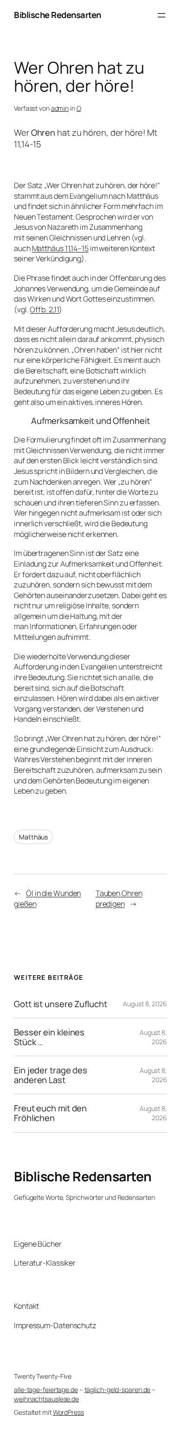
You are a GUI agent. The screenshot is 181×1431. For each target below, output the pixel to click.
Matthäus (33, 836)
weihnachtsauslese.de (46, 1398)
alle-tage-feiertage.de (46, 1389)
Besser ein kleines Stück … (49, 1037)
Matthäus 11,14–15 (60, 248)
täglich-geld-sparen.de (117, 1389)
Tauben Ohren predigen (119, 898)
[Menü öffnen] (161, 15)
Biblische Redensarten (57, 14)
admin (60, 108)
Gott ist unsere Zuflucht (60, 1004)
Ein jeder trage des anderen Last (50, 1074)
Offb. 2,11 (44, 309)
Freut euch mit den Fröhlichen (50, 1112)
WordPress (68, 1412)
